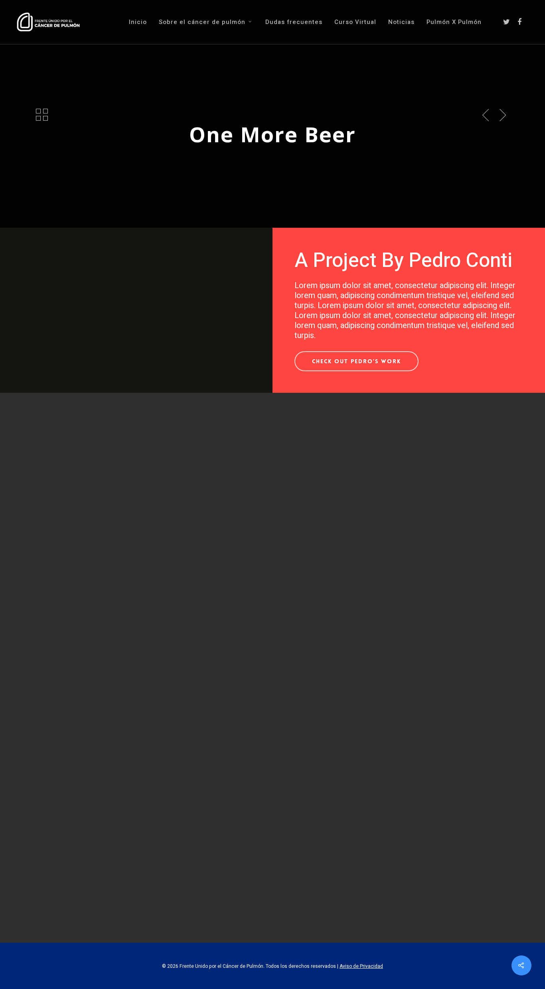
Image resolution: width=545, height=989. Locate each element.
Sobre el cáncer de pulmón (202, 22)
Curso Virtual (355, 22)
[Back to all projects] (42, 115)
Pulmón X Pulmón (454, 22)
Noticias (401, 22)
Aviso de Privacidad (361, 966)
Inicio (138, 22)
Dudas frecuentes (293, 22)
